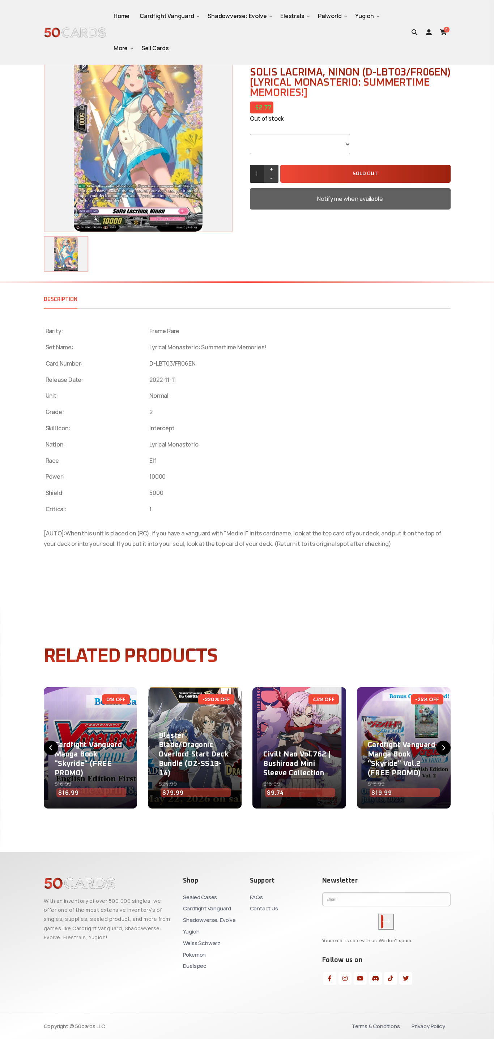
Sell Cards (155, 48)
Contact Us (264, 908)
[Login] (429, 32)
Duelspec (194, 966)
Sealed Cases (200, 897)
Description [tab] (60, 299)
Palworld (329, 16)
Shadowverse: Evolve (237, 16)
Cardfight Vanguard (167, 16)
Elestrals (292, 16)
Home (121, 16)
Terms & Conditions (376, 1026)
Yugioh (364, 16)
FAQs (256, 897)
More (121, 48)
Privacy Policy (428, 1026)
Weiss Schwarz (202, 943)
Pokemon (194, 954)
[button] (51, 748)
